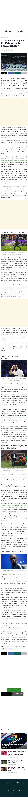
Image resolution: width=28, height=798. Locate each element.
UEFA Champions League (8, 648)
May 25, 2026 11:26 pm (6, 747)
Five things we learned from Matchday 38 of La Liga (13, 744)
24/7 (21, 693)
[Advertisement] (14, 15)
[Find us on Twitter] (12, 793)
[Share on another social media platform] (24, 73)
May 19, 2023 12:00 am (17, 49)
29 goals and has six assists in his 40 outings (14, 430)
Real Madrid (22, 646)
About (4, 782)
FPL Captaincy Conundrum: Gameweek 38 (16, 761)
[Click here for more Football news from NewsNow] (7, 694)
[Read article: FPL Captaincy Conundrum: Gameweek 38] (4, 762)
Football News (17, 693)
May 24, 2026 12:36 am (12, 772)
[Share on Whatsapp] (17, 73)
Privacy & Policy (16, 782)
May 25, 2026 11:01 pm (12, 757)
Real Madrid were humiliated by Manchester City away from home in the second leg (14, 160)
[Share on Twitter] (4, 73)
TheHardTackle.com (15, 790)
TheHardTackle (14, 31)
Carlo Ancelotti (8, 646)
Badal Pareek (5, 49)
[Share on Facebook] (11, 73)
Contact (23, 782)
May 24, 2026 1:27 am (12, 764)
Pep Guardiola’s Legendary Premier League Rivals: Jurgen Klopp (17, 769)
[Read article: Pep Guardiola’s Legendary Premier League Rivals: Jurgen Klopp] (4, 769)
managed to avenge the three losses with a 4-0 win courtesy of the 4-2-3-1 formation (14, 507)
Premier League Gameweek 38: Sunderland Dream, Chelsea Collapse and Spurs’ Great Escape (17, 754)
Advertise (9, 782)
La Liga (15, 646)
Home (2, 36)
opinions (6, 36)
